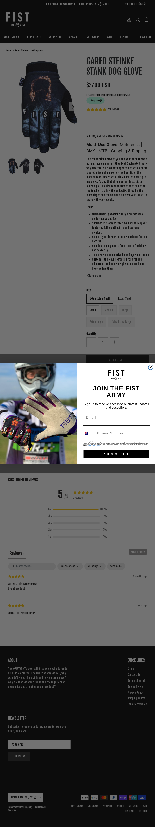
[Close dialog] (150, 367)
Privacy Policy (91, 445)
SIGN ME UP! (116, 454)
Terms (98, 445)
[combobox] (89, 433)
